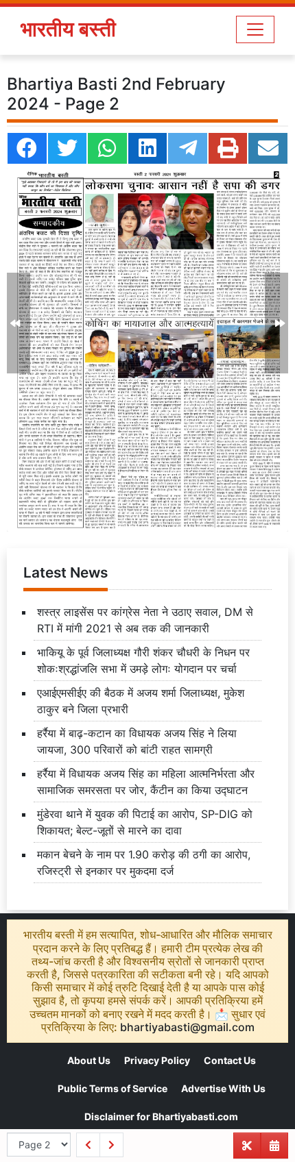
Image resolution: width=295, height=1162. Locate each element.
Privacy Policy (157, 1060)
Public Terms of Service (112, 1088)
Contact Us (230, 1060)
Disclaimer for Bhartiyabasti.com (161, 1116)
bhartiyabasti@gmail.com (187, 1027)
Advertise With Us (223, 1088)
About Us (88, 1060)
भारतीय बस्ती (68, 28)
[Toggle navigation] (255, 29)
